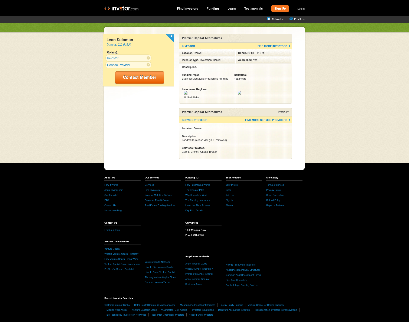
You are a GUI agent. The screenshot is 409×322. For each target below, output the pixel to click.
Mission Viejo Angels (117, 309)
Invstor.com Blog (113, 210)
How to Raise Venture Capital (160, 272)
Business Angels (194, 284)
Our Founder (111, 195)
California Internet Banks (117, 304)
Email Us (299, 19)
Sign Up (280, 8)
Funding (213, 8)
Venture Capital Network (157, 261)
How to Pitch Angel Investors (241, 264)
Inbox (229, 189)
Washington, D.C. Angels (174, 309)
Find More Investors (272, 46)
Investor (112, 58)
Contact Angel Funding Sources (242, 285)
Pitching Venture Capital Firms (160, 277)
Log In (301, 8)
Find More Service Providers (266, 120)
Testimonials (253, 8)
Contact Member (139, 77)
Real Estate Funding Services (160, 205)
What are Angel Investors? (199, 268)
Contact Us (110, 205)
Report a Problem (275, 205)
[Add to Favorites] (170, 38)
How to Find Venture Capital (159, 267)
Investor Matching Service (158, 195)
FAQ (106, 200)
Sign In (229, 200)
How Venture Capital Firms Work (121, 258)
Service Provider (118, 64)
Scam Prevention (275, 195)
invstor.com (121, 8)
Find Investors (187, 8)
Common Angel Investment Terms (243, 274)
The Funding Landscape (197, 200)
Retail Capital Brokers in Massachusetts (155, 304)
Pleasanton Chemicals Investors (167, 314)
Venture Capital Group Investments (122, 264)
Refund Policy (273, 200)
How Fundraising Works (197, 184)
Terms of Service (275, 184)
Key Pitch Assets (194, 210)
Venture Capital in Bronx (144, 309)
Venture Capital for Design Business (266, 304)
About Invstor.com (113, 189)
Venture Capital (112, 248)
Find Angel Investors (236, 280)
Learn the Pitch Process (197, 205)
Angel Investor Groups (197, 278)
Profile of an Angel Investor (199, 273)
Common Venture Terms (157, 282)
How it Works (111, 184)
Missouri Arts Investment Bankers (197, 304)
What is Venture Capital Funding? (121, 253)
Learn (232, 8)
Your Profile (232, 184)
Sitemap (230, 205)
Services (149, 184)
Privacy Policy (273, 189)
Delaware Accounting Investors (234, 309)
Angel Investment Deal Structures (243, 269)
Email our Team (112, 229)
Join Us (230, 195)
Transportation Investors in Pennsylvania (276, 309)
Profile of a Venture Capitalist (119, 269)
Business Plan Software (157, 200)
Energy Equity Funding (231, 304)
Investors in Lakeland (203, 309)
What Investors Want (196, 195)
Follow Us (278, 19)
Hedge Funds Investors (201, 314)
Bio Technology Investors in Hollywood (126, 314)
